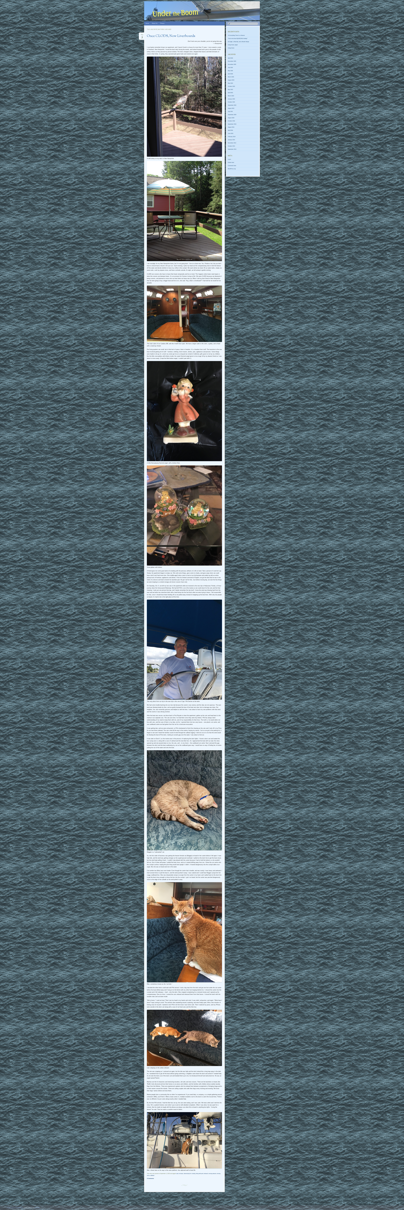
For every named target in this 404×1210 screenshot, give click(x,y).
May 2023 (230, 89)
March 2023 (231, 95)
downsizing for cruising (189, 1173)
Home (147, 23)
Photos (162, 23)
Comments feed (232, 165)
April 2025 (230, 73)
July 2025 (230, 67)
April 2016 (230, 130)
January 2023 (231, 99)
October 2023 (231, 86)
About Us (154, 23)
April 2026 (230, 58)
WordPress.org (232, 168)
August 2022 (231, 108)
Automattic (37, 1207)
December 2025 (232, 61)
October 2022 (231, 102)
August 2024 (231, 80)
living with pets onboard (202, 1173)
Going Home (231, 48)
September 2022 (232, 105)
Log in (229, 159)
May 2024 (230, 83)
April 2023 (230, 92)
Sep (142, 35)
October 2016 (231, 121)
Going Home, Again (233, 44)
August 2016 (231, 127)
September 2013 (232, 149)
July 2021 (230, 111)
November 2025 (232, 64)
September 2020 (232, 114)
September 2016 (232, 124)
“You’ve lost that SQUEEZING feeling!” (237, 38)
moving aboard (212, 1173)
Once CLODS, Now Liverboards (171, 36)
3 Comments (150, 1178)
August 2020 (231, 117)
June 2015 (230, 133)
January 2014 (231, 139)
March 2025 (231, 76)
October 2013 (231, 146)
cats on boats (179, 1173)
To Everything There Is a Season (236, 35)
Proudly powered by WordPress (15, 1207)
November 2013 (232, 143)
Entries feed (231, 162)
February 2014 (231, 136)
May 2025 (230, 70)
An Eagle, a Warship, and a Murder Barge (238, 41)
